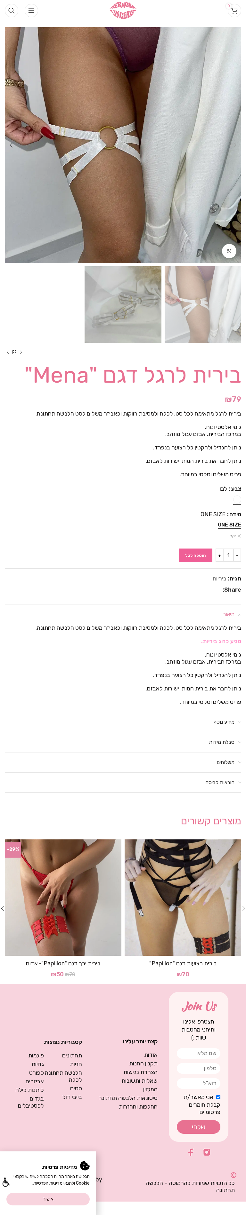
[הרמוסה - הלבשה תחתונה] (123, 9)
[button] (5, 1182)
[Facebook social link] (219, 589)
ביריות (219, 578)
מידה (235, 514)
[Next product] (8, 352)
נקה (233, 536)
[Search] (11, 10)
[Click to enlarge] (229, 251)
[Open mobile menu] (31, 10)
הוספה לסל (195, 555)
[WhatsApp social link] (212, 589)
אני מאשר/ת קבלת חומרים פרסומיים (202, 1105)
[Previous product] (21, 352)
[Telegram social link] (204, 589)
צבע (236, 488)
